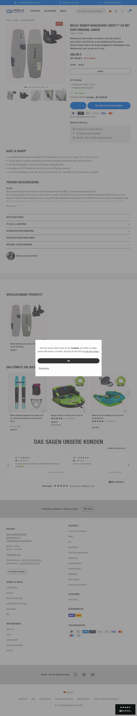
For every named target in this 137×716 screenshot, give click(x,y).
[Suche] (122, 11)
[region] (68, 465)
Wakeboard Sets (27, 20)
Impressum (23, 699)
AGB (33, 699)
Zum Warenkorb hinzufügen (109, 105)
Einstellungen (44, 368)
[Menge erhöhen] (83, 105)
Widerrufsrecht (45, 699)
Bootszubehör (73, 579)
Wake (16, 20)
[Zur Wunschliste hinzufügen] (63, 89)
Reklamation (11, 609)
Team (8, 634)
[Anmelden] (116, 11)
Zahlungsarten (12, 587)
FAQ (8, 614)
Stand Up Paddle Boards (78, 552)
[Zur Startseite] (15, 11)
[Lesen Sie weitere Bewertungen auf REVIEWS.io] (117, 482)
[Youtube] (92, 674)
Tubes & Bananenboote (77, 531)
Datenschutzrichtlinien (64, 699)
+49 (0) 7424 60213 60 (31, 560)
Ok (68, 360)
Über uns (10, 629)
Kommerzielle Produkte (77, 585)
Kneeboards (73, 547)
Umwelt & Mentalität (14, 645)
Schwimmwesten (75, 563)
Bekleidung (72, 574)
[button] (8, 465)
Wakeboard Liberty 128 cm (84, 84)
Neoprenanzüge (74, 568)
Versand (9, 593)
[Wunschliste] (122, 11)
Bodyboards (73, 558)
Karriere (9, 650)
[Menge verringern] (73, 105)
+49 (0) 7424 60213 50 (29, 563)
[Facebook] (84, 674)
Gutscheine (72, 599)
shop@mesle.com (13, 554)
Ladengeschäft (12, 640)
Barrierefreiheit (83, 699)
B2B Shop (88, 509)
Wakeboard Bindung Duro (83, 87)
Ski (69, 542)
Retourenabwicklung (14, 598)
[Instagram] (75, 674)
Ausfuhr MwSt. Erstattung (16, 603)
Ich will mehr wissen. (91, 351)
